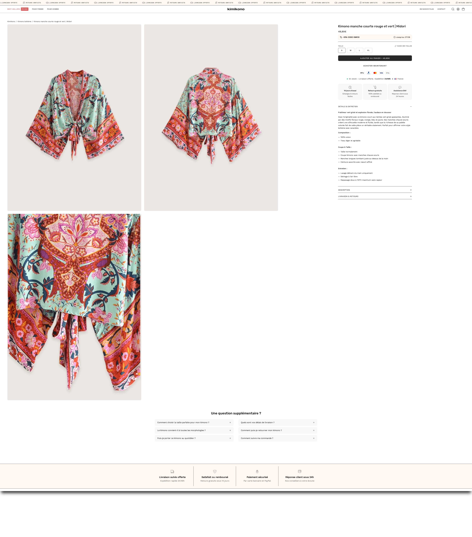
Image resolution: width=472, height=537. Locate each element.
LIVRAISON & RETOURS (348, 196)
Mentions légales (108, 510)
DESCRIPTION (344, 190)
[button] (53, 9)
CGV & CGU (105, 506)
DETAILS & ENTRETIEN (348, 106)
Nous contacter (176, 506)
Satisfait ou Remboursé (180, 522)
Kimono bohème (24, 21)
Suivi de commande (178, 518)
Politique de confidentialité (113, 522)
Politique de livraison (110, 514)
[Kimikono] (236, 9)
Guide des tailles (177, 510)
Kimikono (11, 21)
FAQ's (172, 514)
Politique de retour (109, 518)
